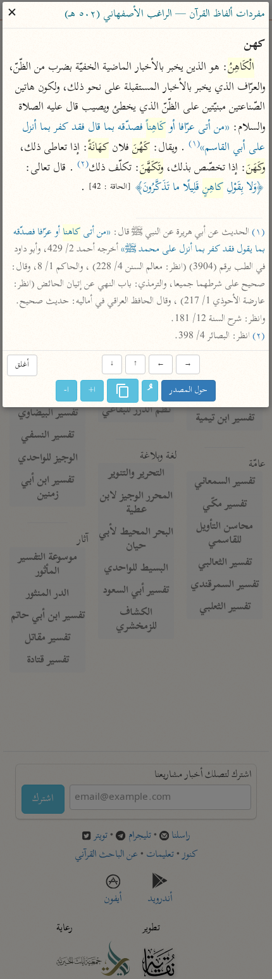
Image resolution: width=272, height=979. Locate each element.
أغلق (22, 365)
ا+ (92, 390)
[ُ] (150, 390)
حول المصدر (189, 390)
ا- (67, 390)
